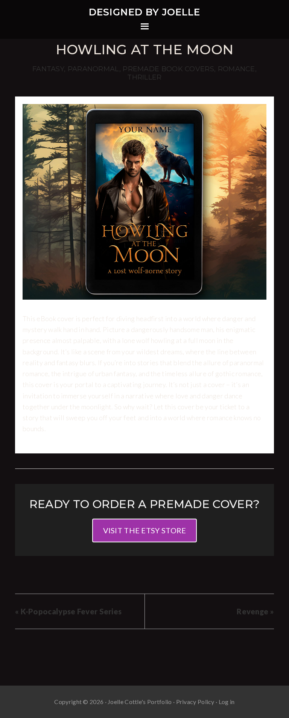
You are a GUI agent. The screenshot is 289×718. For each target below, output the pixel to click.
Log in (227, 701)
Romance (236, 69)
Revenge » (255, 611)
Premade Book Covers (168, 69)
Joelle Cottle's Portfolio (140, 701)
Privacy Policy (195, 701)
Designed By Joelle (144, 12)
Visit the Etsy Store (144, 530)
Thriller (144, 77)
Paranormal (93, 69)
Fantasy (48, 69)
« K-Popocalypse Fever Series (68, 611)
